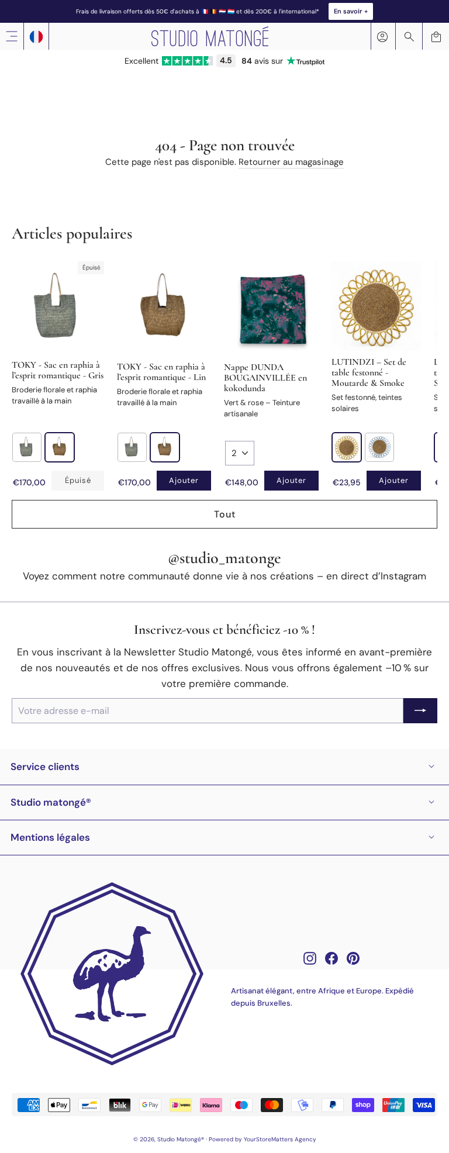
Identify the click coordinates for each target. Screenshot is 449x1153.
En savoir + (351, 11)
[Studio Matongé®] (209, 36)
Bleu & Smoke (379, 447)
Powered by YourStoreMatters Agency (262, 1139)
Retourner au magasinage (291, 162)
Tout (225, 514)
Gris (27, 447)
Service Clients (45, 766)
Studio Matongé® (51, 802)
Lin (60, 447)
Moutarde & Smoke (347, 447)
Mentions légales (50, 837)
